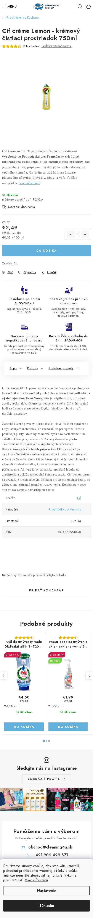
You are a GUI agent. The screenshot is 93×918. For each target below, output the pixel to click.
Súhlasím (46, 905)
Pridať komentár (46, 590)
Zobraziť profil (44, 779)
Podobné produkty (61, 368)
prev (3, 675)
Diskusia (32, 368)
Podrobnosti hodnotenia (57, 46)
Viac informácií (36, 880)
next (89, 675)
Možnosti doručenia (21, 207)
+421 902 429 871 (50, 855)
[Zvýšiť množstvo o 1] (85, 234)
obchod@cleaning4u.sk (50, 847)
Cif (16, 263)
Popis (13, 368)
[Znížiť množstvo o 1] (71, 234)
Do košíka (46, 250)
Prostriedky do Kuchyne (65, 509)
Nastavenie (46, 890)
